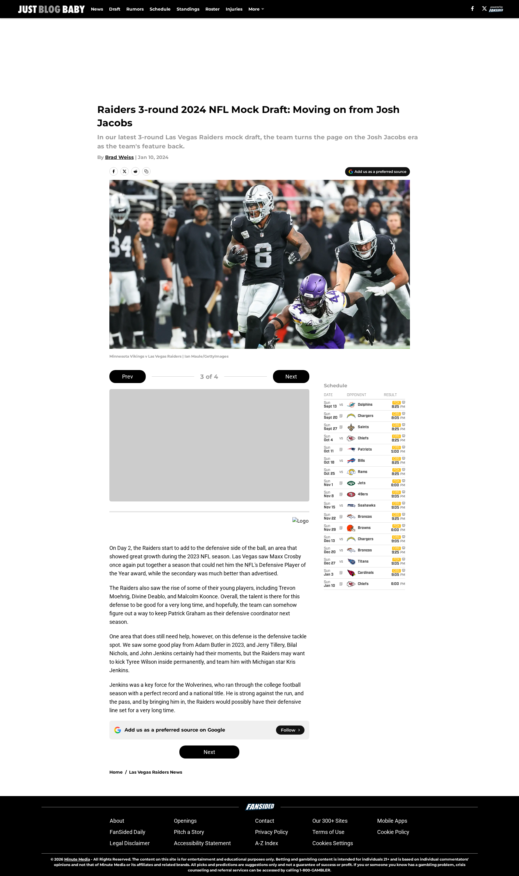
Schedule (160, 9)
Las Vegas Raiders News (155, 772)
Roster (212, 9)
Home (116, 772)
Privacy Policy (271, 832)
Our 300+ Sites (330, 821)
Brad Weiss (119, 157)
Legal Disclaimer (130, 843)
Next (291, 376)
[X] (484, 8)
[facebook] (472, 8)
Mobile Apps (392, 821)
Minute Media (77, 859)
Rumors (135, 9)
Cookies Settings (332, 843)
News (97, 9)
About (117, 821)
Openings (185, 821)
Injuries (234, 9)
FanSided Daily (127, 832)
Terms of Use (328, 832)
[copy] (146, 171)
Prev (127, 376)
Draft (114, 9)
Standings (188, 9)
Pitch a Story (189, 832)
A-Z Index (266, 843)
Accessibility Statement (202, 843)
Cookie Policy (393, 832)
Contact (264, 821)
